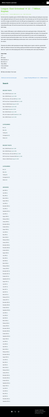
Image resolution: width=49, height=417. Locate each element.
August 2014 (5, 357)
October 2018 (5, 250)
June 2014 (5, 359)
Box (3, 127)
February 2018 (5, 265)
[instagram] (18, 411)
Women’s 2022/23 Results (7, 104)
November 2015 (6, 331)
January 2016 (5, 325)
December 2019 (6, 224)
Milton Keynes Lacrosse (9, 2)
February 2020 (5, 219)
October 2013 (5, 380)
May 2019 (4, 234)
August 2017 (5, 281)
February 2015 (5, 351)
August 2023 (5, 200)
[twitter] (15, 411)
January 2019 (5, 242)
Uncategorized (5, 135)
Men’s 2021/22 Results (7, 111)
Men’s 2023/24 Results (7, 96)
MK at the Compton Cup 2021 (8, 114)
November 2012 (6, 398)
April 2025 (4, 190)
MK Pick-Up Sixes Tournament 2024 (9, 101)
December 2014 (6, 354)
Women (4, 179)
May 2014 (4, 362)
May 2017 (4, 289)
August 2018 (5, 252)
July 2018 (4, 255)
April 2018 (4, 260)
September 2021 (6, 211)
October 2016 (5, 307)
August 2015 (5, 338)
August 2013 (5, 385)
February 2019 (5, 239)
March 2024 (5, 198)
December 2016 (6, 302)
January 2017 (5, 299)
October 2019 (5, 226)
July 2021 (4, 213)
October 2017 (5, 276)
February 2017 (5, 297)
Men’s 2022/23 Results (7, 106)
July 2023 (4, 203)
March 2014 (5, 367)
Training (4, 132)
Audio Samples (5, 109)
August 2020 (5, 216)
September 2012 (6, 401)
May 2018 (4, 258)
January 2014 (5, 372)
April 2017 (4, 291)
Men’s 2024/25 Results (7, 93)
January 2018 (5, 268)
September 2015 (6, 336)
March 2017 (5, 294)
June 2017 (5, 286)
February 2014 (5, 370)
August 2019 (5, 229)
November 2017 (6, 273)
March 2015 (5, 349)
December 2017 (6, 271)
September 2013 (6, 383)
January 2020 (5, 221)
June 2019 (5, 232)
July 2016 (4, 312)
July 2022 (4, 208)
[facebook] (12, 411)
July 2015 (4, 341)
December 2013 (6, 375)
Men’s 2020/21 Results (7, 117)
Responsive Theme (39, 413)
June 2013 (5, 390)
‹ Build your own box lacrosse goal (9, 77)
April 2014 (4, 364)
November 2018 (6, 247)
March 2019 (5, 237)
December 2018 (6, 245)
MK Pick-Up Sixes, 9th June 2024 (9, 98)
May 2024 (4, 195)
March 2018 (5, 263)
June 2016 (5, 315)
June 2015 (5, 344)
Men (30, 14)
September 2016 (6, 310)
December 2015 (6, 328)
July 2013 (4, 388)
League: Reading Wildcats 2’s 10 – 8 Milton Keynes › (36, 77)
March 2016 (5, 320)
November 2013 (6, 377)
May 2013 (4, 393)
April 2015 (4, 346)
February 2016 (5, 323)
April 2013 (4, 396)
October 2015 (5, 333)
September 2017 (6, 278)
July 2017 (4, 284)
